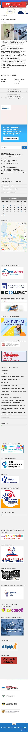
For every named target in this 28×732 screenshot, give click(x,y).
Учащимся (4, 382)
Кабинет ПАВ (5, 417)
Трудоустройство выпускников (11, 397)
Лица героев (5, 394)
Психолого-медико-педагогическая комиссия (12, 408)
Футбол (3, 79)
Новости (4, 15)
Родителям (4, 370)
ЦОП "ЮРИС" (23, 727)
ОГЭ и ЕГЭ (4, 373)
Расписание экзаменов (8, 192)
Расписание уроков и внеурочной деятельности (11, 182)
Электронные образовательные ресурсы (13, 391)
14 (18, 207)
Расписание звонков (7, 186)
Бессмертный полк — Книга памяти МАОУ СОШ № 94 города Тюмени (12, 401)
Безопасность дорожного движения (12, 376)
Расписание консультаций (9, 189)
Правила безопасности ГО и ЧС (10, 379)
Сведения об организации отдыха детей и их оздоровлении (13, 413)
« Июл (3, 215)
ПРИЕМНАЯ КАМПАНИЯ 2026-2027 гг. (13, 405)
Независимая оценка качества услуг (12, 388)
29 (21, 211)
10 (3, 207)
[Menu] (26, 3)
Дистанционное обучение (9, 385)
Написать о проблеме (11, 138)
